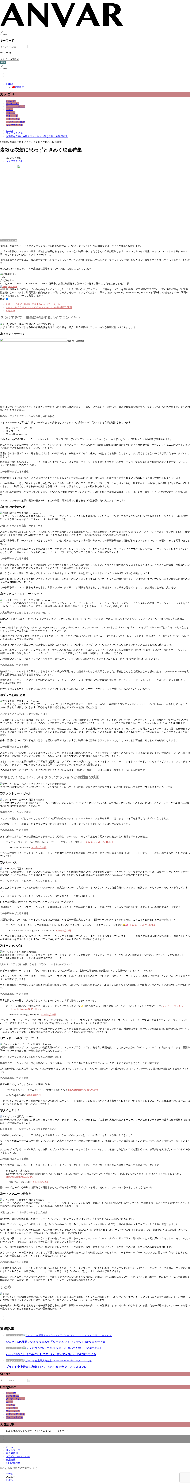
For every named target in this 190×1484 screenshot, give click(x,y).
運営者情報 (12, 1453)
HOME (9, 130)
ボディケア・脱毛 (15, 122)
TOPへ (9, 1480)
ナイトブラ (12, 115)
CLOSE (4, 34)
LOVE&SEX (12, 103)
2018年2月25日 (63, 930)
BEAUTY (11, 101)
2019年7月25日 (48, 1014)
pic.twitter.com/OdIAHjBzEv (27, 1009)
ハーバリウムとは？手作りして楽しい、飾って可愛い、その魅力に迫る (51, 1354)
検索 (3, 62)
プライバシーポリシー (18, 1456)
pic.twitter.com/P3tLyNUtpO (19, 1176)
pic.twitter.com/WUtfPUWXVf (83, 1090)
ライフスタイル (14, 125)
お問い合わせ (13, 1462)
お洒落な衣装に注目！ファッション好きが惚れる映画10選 (37, 136)
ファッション (13, 119)
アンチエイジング (15, 106)
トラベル (10, 112)
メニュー (10, 1477)
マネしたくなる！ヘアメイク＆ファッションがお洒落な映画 (39, 307)
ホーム (9, 1447)
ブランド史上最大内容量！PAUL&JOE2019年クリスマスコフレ (46, 1366)
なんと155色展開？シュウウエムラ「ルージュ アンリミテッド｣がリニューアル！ (57, 1341)
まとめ (10, 310)
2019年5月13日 (33, 1095)
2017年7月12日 (38, 847)
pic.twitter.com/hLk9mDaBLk (99, 842)
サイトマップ (13, 1450)
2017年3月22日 (40, 1182)
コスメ (9, 109)
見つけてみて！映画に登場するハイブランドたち (33, 304)
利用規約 (10, 1459)
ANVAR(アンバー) (27, 1468)
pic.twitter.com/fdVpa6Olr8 (142, 925)
